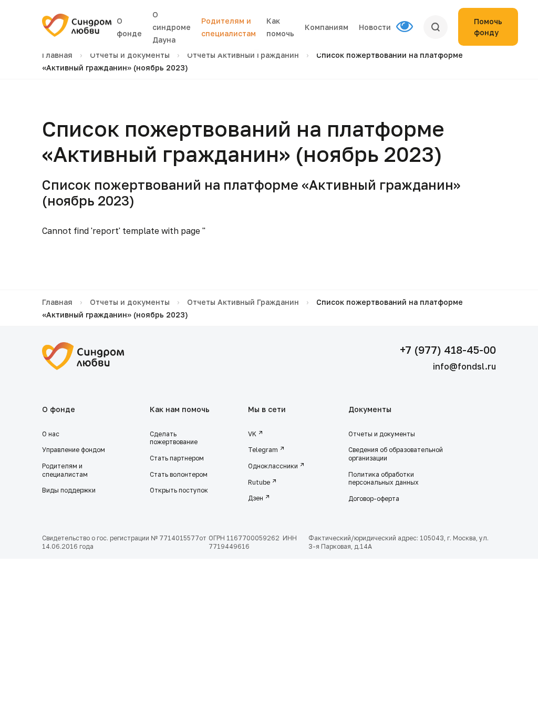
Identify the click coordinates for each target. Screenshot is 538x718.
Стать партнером (177, 458)
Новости (375, 27)
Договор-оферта (373, 498)
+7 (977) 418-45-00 (448, 349)
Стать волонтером (179, 474)
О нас (50, 434)
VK (252, 434)
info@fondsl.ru (464, 366)
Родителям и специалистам (65, 470)
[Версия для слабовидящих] (409, 26)
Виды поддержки (69, 490)
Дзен (255, 498)
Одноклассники (273, 466)
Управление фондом (73, 450)
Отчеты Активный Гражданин (243, 54)
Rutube (259, 482)
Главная (57, 54)
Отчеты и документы (130, 54)
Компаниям (326, 27)
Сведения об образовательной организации (395, 454)
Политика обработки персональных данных (383, 478)
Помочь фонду (488, 27)
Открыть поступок (179, 490)
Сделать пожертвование (174, 438)
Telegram (263, 450)
